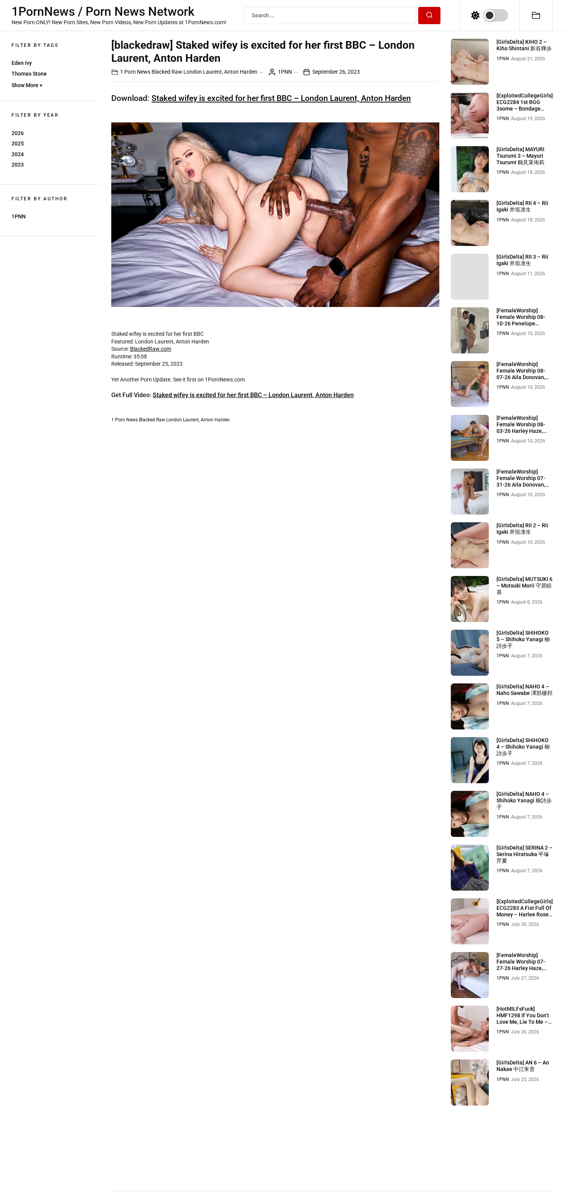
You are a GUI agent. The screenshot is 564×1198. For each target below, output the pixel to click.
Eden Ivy (22, 63)
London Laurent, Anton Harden (220, 72)
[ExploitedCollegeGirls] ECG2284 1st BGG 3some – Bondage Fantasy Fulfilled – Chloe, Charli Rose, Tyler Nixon (524, 111)
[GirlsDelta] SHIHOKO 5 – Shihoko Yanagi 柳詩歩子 (523, 639)
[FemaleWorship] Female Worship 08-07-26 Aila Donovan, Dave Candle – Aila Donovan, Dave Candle (523, 377)
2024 (18, 154)
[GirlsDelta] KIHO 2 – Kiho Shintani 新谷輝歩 (524, 45)
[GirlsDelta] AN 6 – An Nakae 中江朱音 (522, 1065)
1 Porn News (135, 72)
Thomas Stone (29, 74)
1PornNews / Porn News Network (103, 11)
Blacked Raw (167, 72)
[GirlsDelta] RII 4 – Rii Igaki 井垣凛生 (522, 206)
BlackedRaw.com (150, 349)
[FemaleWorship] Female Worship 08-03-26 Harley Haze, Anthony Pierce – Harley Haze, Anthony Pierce (522, 434)
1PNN (19, 216)
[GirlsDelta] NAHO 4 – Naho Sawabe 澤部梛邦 (524, 689)
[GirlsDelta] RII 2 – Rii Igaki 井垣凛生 (522, 528)
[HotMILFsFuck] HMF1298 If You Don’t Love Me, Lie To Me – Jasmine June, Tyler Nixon (522, 1022)
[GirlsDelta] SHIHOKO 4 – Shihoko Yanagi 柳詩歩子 (523, 746)
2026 (18, 133)
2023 (18, 165)
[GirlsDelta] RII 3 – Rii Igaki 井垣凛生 (522, 260)
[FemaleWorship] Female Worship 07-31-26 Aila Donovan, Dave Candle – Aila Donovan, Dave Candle (523, 484)
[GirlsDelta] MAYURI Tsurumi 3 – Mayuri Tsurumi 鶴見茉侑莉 (520, 155)
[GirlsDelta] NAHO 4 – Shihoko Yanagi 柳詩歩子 (524, 800)
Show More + (27, 85)
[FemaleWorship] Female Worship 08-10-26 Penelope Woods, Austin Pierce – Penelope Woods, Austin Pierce (524, 326)
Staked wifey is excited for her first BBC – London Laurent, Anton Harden (281, 98)
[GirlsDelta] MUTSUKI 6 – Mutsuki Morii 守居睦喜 (524, 585)
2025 (18, 143)
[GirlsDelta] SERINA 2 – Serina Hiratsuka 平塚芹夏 (524, 854)
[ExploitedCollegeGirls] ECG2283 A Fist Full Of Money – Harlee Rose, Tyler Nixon (524, 911)
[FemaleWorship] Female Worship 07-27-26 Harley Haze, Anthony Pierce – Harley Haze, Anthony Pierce (522, 971)
